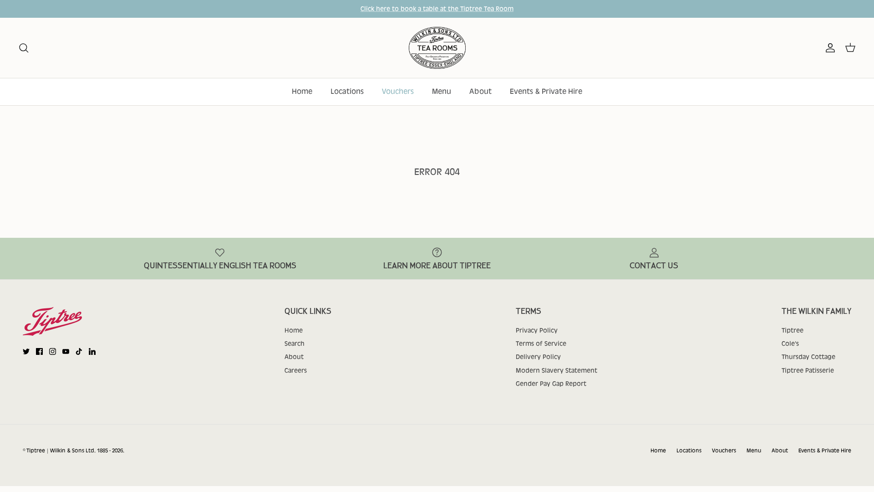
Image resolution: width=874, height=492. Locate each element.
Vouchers (398, 91)
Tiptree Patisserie (808, 370)
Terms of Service (541, 343)
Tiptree (792, 330)
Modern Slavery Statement (556, 370)
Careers (296, 370)
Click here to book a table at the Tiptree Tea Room (437, 8)
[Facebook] (39, 351)
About (480, 91)
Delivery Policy (538, 356)
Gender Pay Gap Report (551, 383)
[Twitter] (26, 351)
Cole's (790, 343)
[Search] (23, 47)
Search (295, 343)
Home (302, 91)
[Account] (828, 47)
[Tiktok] (79, 351)
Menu (441, 91)
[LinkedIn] (92, 351)
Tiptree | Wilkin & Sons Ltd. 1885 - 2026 (74, 450)
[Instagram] (52, 351)
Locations (347, 91)
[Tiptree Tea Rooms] (437, 48)
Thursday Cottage (808, 356)
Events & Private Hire (546, 91)
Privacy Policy (537, 330)
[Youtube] (65, 351)
